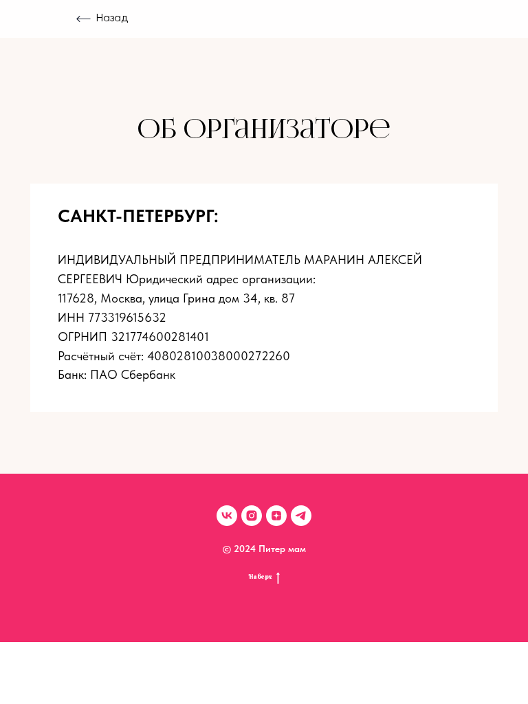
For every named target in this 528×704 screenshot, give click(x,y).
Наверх (260, 577)
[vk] (227, 515)
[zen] (276, 515)
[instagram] (251, 515)
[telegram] (301, 515)
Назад (112, 18)
